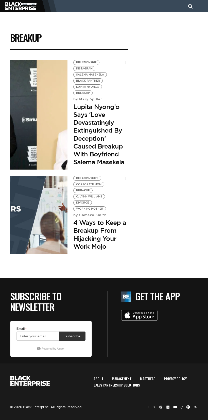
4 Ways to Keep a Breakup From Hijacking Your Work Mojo (99, 234)
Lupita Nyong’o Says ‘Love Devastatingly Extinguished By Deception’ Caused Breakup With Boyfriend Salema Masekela (98, 134)
